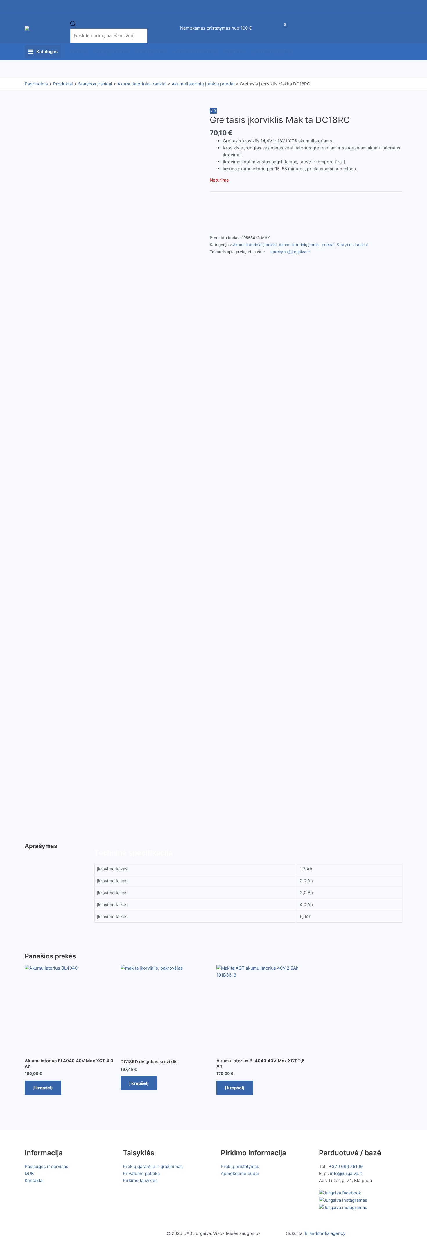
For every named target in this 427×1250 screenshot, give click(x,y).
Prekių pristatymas (240, 1166)
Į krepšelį (43, 1087)
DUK (29, 1173)
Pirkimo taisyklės (140, 1180)
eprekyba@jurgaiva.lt (290, 251)
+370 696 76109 (346, 1166)
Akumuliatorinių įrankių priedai (306, 244)
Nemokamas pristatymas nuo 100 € (216, 28)
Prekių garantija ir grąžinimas (153, 1166)
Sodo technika (152, 51)
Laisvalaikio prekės (272, 51)
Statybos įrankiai (112, 51)
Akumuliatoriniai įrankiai (255, 244)
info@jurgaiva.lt (346, 1173)
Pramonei (235, 51)
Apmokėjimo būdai (240, 1173)
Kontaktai (34, 1180)
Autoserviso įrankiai (195, 51)
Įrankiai (78, 51)
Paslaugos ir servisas (46, 1166)
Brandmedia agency (325, 1233)
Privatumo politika (141, 1173)
